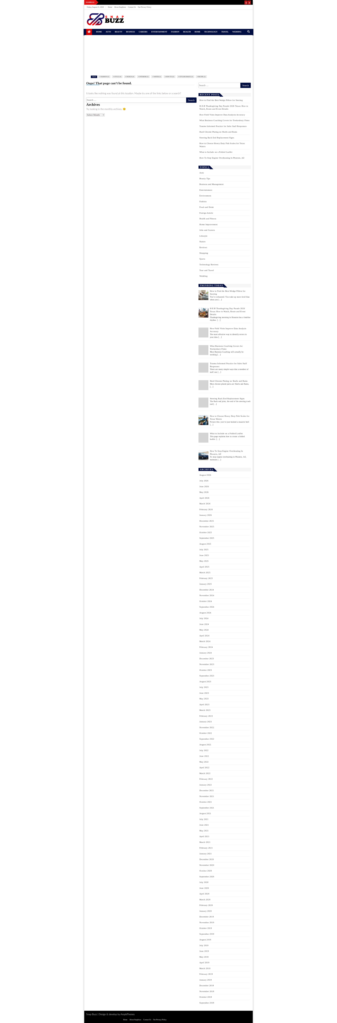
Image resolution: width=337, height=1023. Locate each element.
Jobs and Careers (207, 230)
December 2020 (206, 859)
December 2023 (206, 659)
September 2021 (206, 808)
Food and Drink (206, 207)
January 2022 (205, 785)
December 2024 (206, 590)
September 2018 (206, 1003)
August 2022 (205, 745)
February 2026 (206, 509)
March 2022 (204, 773)
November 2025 (206, 527)
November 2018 (206, 991)
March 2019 (204, 968)
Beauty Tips (204, 179)
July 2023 (203, 687)
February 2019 (206, 974)
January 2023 (205, 722)
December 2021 (206, 790)
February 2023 (206, 716)
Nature (202, 242)
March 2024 (204, 641)
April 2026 (204, 498)
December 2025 (206, 521)
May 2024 (204, 630)
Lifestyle (203, 236)
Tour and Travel (206, 270)
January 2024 (205, 653)
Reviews (203, 247)
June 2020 (204, 888)
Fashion (175, 32)
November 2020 (206, 865)
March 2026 (204, 504)
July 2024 (203, 618)
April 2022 (204, 767)
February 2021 (206, 848)
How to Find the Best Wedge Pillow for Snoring (221, 100)
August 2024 (205, 613)
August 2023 (205, 682)
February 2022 (206, 779)
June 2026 (204, 486)
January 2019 (205, 980)
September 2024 (206, 607)
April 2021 (204, 836)
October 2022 (205, 733)
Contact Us (132, 7)
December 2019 (206, 917)
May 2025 (204, 561)
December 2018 (206, 985)
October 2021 (205, 802)
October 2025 (205, 532)
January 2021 (205, 854)
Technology (210, 32)
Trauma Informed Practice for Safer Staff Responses (223, 126)
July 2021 (203, 819)
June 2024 (204, 624)
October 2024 (205, 601)
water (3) (157, 76)
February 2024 (206, 647)
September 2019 (206, 934)
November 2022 (206, 727)
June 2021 (204, 825)
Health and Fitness (207, 219)
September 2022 (206, 739)
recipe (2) (201, 76)
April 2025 (204, 567)
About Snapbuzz (120, 7)
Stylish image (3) (186, 76)
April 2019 (204, 963)
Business (130, 32)
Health (187, 32)
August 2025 (205, 544)
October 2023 (205, 670)
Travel (225, 32)
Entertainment (159, 32)
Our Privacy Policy (144, 7)
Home (110, 7)
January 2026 (205, 515)
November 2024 (206, 595)
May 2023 (204, 699)
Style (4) (117, 76)
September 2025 (206, 538)
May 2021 (204, 831)
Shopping (203, 253)
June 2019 (204, 951)
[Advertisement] (168, 54)
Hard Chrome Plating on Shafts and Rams (218, 132)
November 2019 (206, 922)
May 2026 (204, 492)
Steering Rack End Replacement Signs (216, 138)
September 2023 (206, 676)
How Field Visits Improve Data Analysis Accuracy (222, 115)
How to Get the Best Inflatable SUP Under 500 (124, 2)
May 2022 (204, 762)
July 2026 (203, 481)
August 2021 (205, 813)
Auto (108, 32)
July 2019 (203, 945)
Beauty (118, 32)
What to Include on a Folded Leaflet (215, 152)
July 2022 (203, 750)
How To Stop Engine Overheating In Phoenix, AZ (221, 158)
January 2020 (205, 911)
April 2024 (204, 636)
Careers (143, 32)
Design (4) (130, 76)
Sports (202, 259)
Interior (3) (143, 76)
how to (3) (170, 76)
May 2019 (204, 957)
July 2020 (203, 882)
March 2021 (204, 842)
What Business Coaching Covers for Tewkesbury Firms (224, 120)
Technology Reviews (208, 264)
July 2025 (203, 549)
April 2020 (204, 894)
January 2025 (205, 584)
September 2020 (206, 877)
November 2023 (206, 664)
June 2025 (204, 555)
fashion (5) (105, 76)
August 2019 (205, 940)
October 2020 (205, 871)
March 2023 (204, 710)
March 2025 (204, 572)
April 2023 (204, 704)
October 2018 (205, 997)
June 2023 (204, 693)
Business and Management (211, 184)
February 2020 (206, 905)
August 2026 (205, 475)
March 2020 (204, 900)
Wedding (236, 32)
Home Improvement (208, 224)
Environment (205, 196)
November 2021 (206, 796)
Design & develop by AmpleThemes (117, 1014)
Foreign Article (206, 213)
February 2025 (206, 578)
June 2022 (204, 756)
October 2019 (205, 928)
